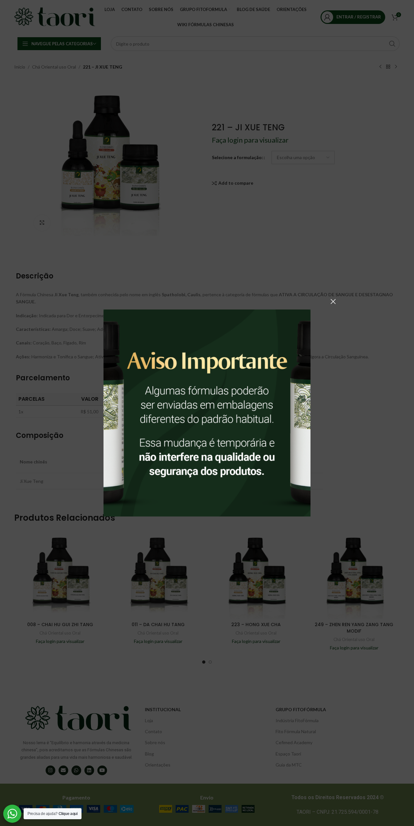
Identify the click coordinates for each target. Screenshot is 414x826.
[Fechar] (333, 301)
